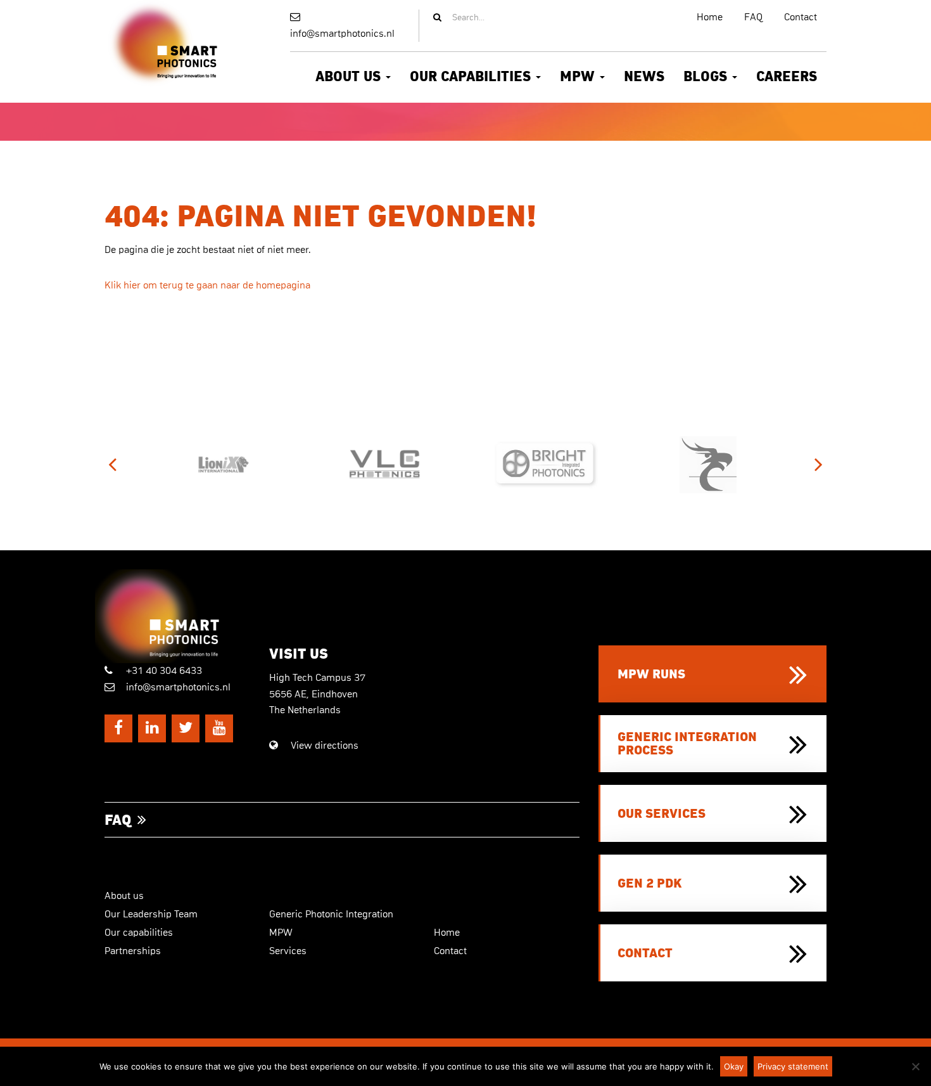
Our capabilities (472, 77)
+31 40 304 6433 (163, 671)
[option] (223, 464)
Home (710, 17)
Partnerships (132, 951)
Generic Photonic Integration (331, 914)
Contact (800, 17)
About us (349, 77)
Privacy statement (792, 1066)
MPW (579, 77)
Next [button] (818, 465)
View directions (323, 745)
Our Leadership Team (151, 914)
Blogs (707, 77)
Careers (786, 77)
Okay (734, 1066)
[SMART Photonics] (177, 616)
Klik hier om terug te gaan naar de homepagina (207, 285)
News (644, 77)
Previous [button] (112, 465)
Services (288, 951)
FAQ (753, 17)
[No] (915, 1066)
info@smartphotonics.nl (342, 34)
